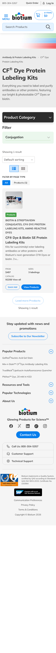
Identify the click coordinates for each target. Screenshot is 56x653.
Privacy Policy (28, 504)
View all (17, 279)
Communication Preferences (28, 500)
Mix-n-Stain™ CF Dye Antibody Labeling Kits (25, 364)
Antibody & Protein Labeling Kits (19, 57)
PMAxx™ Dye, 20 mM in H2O (17, 376)
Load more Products (28, 300)
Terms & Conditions (28, 509)
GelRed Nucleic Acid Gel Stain (17, 357)
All (6, 182)
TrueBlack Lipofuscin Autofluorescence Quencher (27, 370)
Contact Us (28, 435)
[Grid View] (23, 168)
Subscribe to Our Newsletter (28, 336)
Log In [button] (50, 3)
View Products (31, 287)
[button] (44, 15)
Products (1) (20, 182)
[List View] (14, 168)
